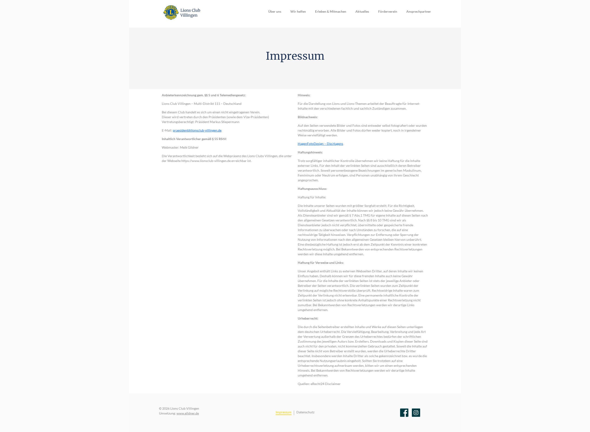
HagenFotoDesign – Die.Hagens (320, 144)
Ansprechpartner (418, 11)
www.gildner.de (188, 413)
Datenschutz (305, 412)
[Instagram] (416, 412)
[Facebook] (404, 412)
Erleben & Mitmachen (330, 11)
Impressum (284, 412)
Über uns (274, 11)
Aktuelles (362, 11)
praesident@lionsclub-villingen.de (197, 130)
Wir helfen (298, 11)
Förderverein (387, 11)
